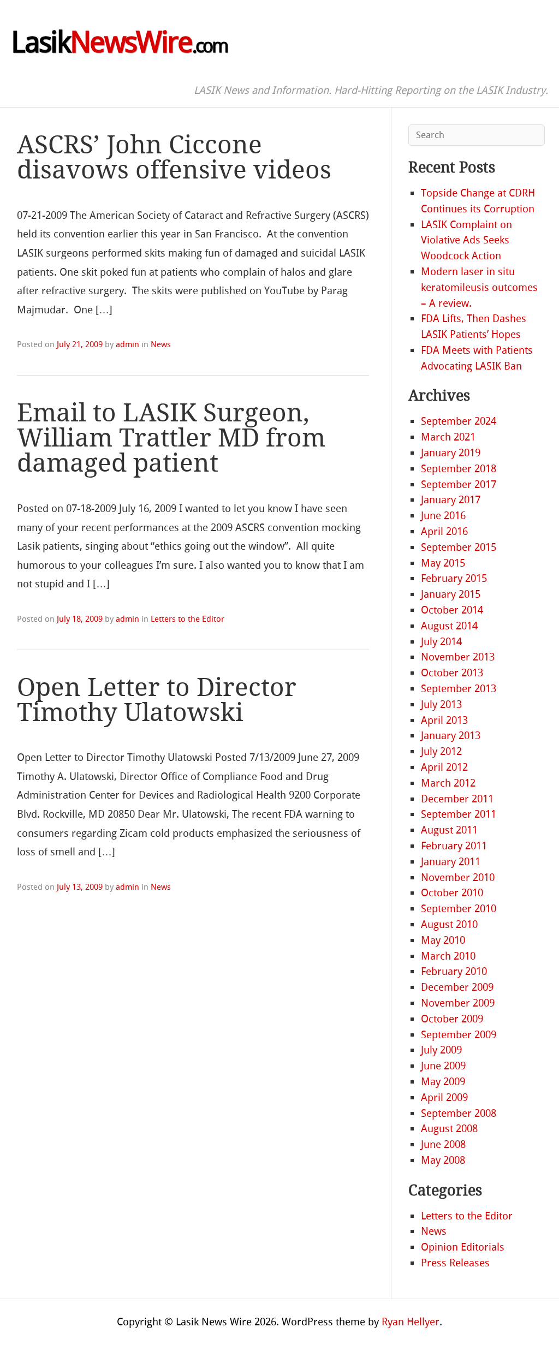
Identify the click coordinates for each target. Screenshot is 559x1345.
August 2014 (449, 626)
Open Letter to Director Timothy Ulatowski (156, 700)
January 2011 (450, 861)
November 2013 (458, 657)
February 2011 (454, 846)
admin (127, 344)
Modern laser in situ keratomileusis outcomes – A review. (479, 287)
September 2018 (458, 468)
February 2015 (454, 578)
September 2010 (458, 908)
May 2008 (443, 1160)
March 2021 (448, 437)
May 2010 (443, 940)
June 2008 (443, 1144)
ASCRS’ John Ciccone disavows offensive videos (174, 157)
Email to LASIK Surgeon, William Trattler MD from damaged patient (171, 438)
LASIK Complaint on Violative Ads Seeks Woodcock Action (466, 240)
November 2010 (458, 877)
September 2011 (458, 814)
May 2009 (443, 1081)
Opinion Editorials (462, 1247)
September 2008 (458, 1113)
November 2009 (458, 1003)
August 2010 (449, 924)
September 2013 (458, 688)
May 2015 (443, 563)
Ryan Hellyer (410, 1322)
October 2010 (452, 892)
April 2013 (444, 720)
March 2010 (448, 956)
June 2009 (443, 1066)
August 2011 (449, 830)
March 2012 (448, 783)
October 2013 (452, 672)
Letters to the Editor (187, 619)
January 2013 (450, 735)
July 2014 (441, 641)
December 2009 (457, 987)
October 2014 (452, 610)
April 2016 (444, 531)
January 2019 (450, 453)
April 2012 (444, 767)
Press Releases (455, 1263)
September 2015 (458, 547)
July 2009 (441, 1050)
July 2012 (441, 751)
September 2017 (458, 484)
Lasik (119, 42)
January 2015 (450, 594)
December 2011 (457, 799)
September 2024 (458, 421)
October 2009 (452, 1019)
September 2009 (458, 1034)
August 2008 (449, 1128)
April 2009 (444, 1097)
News (161, 344)
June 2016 (443, 515)
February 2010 (454, 971)
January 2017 (450, 499)
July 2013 (441, 704)
